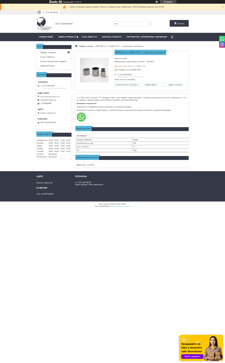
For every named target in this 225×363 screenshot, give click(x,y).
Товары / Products (48, 52)
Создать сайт (68, 2)
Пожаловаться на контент (120, 206)
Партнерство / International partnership (147, 37)
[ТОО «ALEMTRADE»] (44, 23)
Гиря (78, 98)
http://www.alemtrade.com (50, 97)
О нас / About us (47, 57)
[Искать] (149, 23)
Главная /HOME (46, 37)
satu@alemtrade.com (48, 100)
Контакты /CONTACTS (112, 37)
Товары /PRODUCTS (67, 37)
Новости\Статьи (47, 66)
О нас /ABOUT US (89, 37)
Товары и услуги (86, 46)
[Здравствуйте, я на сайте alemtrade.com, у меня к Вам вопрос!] (81, 117)
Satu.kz (124, 204)
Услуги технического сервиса (53, 61)
